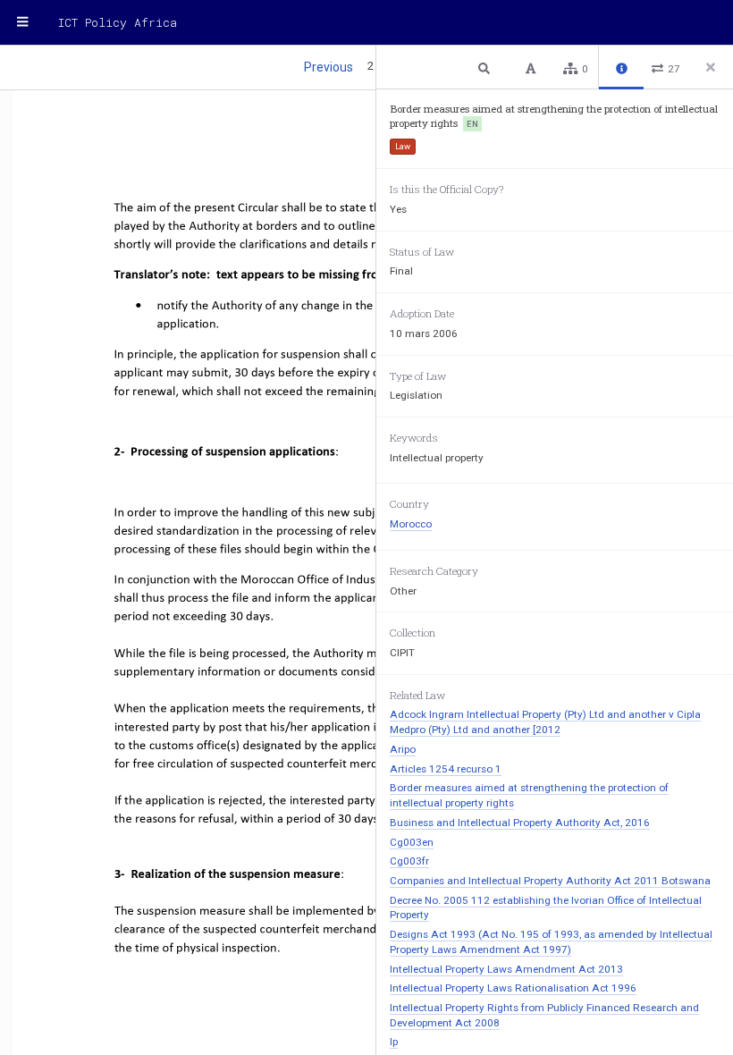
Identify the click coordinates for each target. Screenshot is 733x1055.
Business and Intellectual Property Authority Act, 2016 (520, 822)
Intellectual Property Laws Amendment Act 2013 (506, 969)
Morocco (411, 524)
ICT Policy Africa (117, 22)
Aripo (403, 749)
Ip (394, 1041)
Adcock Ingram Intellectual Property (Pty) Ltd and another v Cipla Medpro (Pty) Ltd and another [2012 (545, 722)
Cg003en (412, 842)
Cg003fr (409, 861)
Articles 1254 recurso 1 (445, 769)
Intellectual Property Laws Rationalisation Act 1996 (513, 988)
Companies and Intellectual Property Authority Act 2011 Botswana (550, 880)
